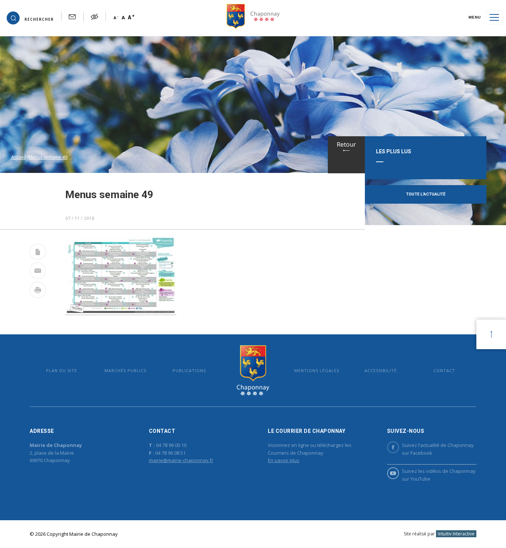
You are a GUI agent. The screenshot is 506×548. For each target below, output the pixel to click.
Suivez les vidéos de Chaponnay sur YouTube (439, 475)
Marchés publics (125, 370)
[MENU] (494, 17)
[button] (30, 17)
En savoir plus (283, 460)
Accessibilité (380, 370)
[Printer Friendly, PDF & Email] (38, 253)
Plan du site (61, 370)
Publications (189, 370)
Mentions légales (316, 370)
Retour (346, 144)
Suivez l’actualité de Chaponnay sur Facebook (438, 449)
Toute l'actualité (425, 194)
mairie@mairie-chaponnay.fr (181, 460)
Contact (444, 370)
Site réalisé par (439, 534)
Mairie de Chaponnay (253, 370)
